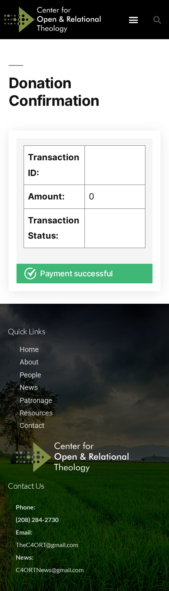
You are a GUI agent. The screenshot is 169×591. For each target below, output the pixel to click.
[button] (133, 19)
